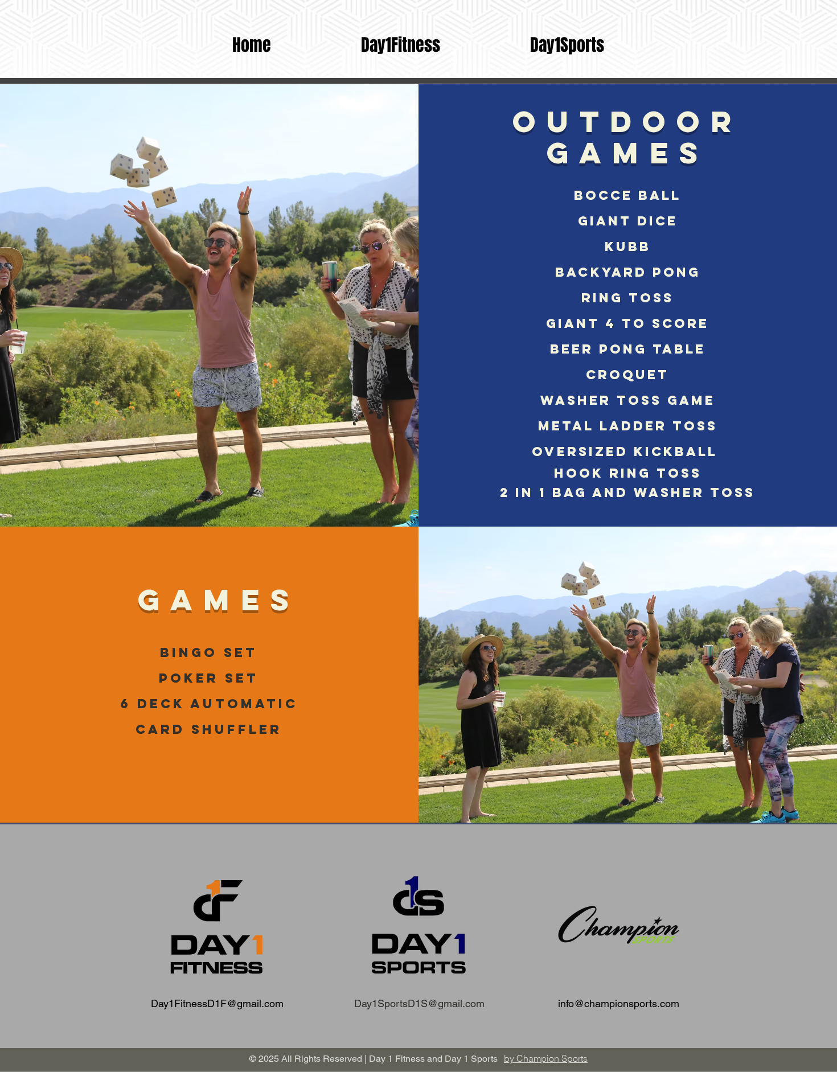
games (209, 599)
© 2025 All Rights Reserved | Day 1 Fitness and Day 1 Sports (373, 1058)
